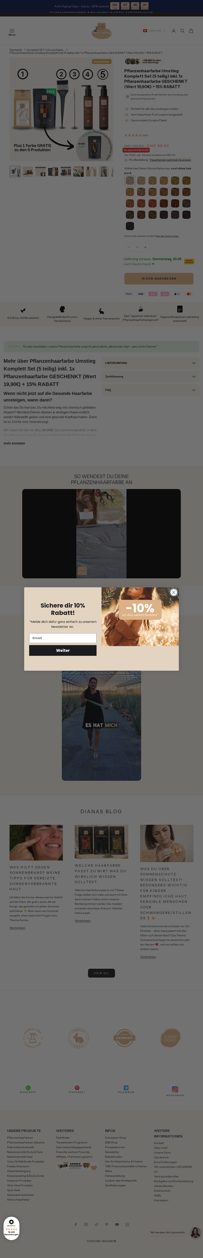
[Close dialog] (173, 592)
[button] (11, 1228)
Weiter (63, 650)
